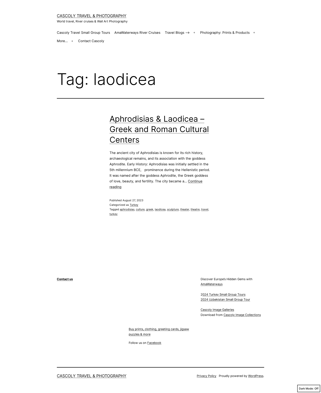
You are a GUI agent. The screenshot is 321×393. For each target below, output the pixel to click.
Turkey (134, 204)
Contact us (65, 279)
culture (140, 209)
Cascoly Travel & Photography (91, 15)
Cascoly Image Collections (242, 315)
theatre (195, 209)
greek (149, 209)
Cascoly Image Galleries (217, 309)
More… (62, 41)
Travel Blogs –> (177, 33)
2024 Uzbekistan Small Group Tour (225, 299)
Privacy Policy (206, 376)
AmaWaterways (212, 284)
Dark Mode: (306, 388)
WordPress (255, 376)
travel (204, 209)
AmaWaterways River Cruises (137, 33)
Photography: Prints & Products (225, 33)
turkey (114, 214)
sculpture (173, 209)
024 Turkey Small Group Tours (223, 294)
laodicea (160, 209)
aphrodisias (127, 209)
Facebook (154, 343)
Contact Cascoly (91, 41)
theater (184, 209)
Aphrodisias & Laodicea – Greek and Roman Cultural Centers (159, 129)
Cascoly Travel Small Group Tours (83, 33)
